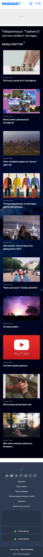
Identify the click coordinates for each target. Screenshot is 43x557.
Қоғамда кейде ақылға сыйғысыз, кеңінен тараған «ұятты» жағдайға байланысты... (19, 375)
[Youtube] (12, 476)
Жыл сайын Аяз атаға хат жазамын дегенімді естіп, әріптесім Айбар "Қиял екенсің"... (21, 52)
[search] (36, 3)
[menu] (39, 3)
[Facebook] (21, 476)
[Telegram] (30, 476)
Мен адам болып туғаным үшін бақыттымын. (21, 414)
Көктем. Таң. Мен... (10, 297)
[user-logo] (31, 5)
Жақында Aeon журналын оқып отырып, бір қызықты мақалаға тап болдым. (20, 175)
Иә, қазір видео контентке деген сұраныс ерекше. (19, 337)
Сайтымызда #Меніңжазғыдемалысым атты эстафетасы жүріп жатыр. (21, 91)
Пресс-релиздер (21, 491)
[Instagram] (26, 476)
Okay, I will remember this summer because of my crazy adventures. (21, 217)
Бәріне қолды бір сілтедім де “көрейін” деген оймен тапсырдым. (20, 259)
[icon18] (21, 471)
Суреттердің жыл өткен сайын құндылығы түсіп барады (19, 133)
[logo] (12, 3)
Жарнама (21, 481)
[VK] (16, 476)
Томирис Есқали (8, 77)
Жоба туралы (21, 486)
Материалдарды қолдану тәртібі (21, 496)
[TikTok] (7, 476)
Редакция (21, 501)
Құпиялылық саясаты (21, 506)
